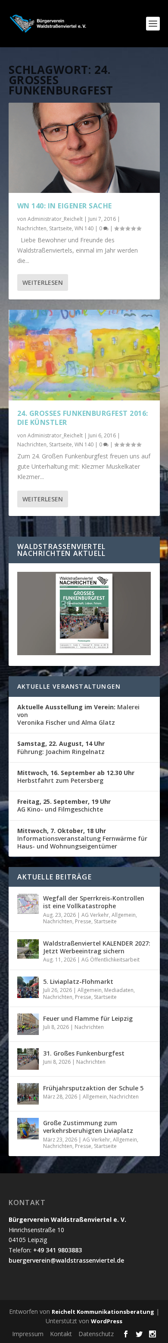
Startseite (60, 228)
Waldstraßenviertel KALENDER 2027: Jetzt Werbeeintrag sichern (96, 947)
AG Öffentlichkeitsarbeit (110, 959)
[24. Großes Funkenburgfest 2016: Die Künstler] (84, 355)
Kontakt (61, 1334)
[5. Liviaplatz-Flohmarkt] (28, 987)
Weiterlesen (42, 282)
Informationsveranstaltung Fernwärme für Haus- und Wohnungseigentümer (82, 838)
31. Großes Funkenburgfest (83, 1053)
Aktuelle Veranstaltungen (69, 686)
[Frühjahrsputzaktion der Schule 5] (28, 1094)
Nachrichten (32, 228)
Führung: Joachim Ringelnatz (61, 747)
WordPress (106, 1321)
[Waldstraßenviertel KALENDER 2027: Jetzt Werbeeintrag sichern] (28, 949)
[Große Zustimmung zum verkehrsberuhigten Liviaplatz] (28, 1128)
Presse (83, 921)
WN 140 (84, 228)
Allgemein (124, 915)
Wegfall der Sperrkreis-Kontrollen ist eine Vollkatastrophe (93, 902)
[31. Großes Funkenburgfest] (28, 1059)
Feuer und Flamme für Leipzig (88, 1018)
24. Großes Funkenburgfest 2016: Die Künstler (82, 418)
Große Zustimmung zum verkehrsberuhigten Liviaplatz (88, 1127)
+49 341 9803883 (57, 1250)
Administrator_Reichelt (55, 219)
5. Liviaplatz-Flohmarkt (78, 981)
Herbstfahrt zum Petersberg (75, 776)
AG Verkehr (95, 915)
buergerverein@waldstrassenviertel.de (66, 1260)
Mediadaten (119, 990)
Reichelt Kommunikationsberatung (103, 1312)
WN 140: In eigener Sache (64, 206)
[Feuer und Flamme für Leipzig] (28, 1024)
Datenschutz (96, 1334)
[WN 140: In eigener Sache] (84, 148)
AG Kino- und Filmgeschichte (64, 805)
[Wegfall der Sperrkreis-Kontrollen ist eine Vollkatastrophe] (28, 904)
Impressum (28, 1334)
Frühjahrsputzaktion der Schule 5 (93, 1088)
